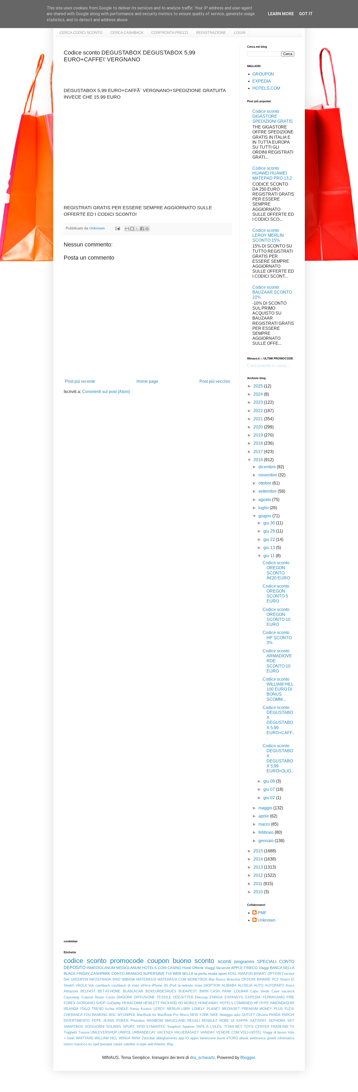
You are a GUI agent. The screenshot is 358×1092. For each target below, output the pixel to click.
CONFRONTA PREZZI (169, 32)
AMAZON (245, 974)
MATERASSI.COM (172, 979)
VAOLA (81, 985)
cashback (102, 985)
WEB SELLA (183, 973)
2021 (258, 419)
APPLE (237, 968)
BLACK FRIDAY (77, 973)
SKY (290, 1021)
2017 (258, 451)
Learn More (281, 13)
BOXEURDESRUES (160, 991)
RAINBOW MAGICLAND (166, 1021)
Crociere (288, 974)
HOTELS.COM (266, 88)
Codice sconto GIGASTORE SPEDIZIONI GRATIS (272, 116)
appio (194, 1038)
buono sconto (193, 960)
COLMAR (241, 991)
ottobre (265, 483)
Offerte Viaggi (203, 968)
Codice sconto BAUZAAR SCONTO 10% (272, 292)
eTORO (232, 1038)
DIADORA (124, 997)
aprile (264, 816)
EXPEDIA (261, 81)
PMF (262, 913)
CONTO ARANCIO (126, 973)
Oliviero (262, 1015)
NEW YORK (199, 1015)
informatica (286, 1038)
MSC (112, 1015)
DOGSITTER (183, 997)
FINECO (251, 968)
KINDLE (122, 1009)
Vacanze (223, 968)
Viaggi (264, 968)
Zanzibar (148, 1038)
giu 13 (269, 547)
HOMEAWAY (208, 1003)
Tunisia (83, 1032)
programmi (244, 961)
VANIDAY (207, 1032)
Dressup (201, 997)
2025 (258, 386)
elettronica (257, 1038)
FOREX (69, 1003)
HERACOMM (132, 1003)
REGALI (193, 1021)
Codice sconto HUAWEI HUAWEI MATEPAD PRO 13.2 (272, 173)
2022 (258, 410)
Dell (66, 979)
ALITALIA (245, 985)
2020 (258, 427)
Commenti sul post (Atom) (106, 391)
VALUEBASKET (186, 1032)
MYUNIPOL (126, 1015)
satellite (129, 1044)
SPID (141, 1027)
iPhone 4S (160, 985)
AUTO (258, 985)
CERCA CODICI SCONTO (80, 32)
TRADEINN (279, 1027)
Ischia (109, 1009)
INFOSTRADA (100, 979)
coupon (158, 960)
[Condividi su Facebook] (142, 228)
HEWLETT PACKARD (160, 1003)
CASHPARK (100, 973)
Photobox (138, 1021)
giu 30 (269, 523)
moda (212, 973)
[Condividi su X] (137, 228)
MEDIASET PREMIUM (240, 1009)
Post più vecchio (214, 381)
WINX (136, 1038)
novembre (268, 475)
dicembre (267, 467)
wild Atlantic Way (160, 1044)
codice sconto (85, 960)
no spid (93, 1044)
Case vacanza (283, 991)
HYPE (264, 1003)
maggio (265, 808)
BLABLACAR (133, 991)
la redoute (185, 985)
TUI (169, 973)
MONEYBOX (198, 979)
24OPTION (211, 985)
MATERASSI (146, 979)
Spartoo (188, 1027)
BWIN (203, 991)
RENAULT (209, 1021)
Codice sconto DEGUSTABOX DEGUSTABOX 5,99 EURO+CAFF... (278, 722)
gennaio (266, 840)
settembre (268, 491)
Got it (306, 13)
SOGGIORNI (95, 1027)
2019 (258, 435)
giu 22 (269, 539)
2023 (258, 402)
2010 (258, 892)
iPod (172, 985)
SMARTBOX (73, 1027)
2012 (258, 875)
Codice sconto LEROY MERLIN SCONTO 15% (268, 235)
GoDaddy (114, 1003)
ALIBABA (229, 985)
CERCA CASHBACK (126, 32)
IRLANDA (71, 1009)
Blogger (247, 1057)
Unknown (266, 920)
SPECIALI (266, 961)
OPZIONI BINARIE (256, 979)
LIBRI (185, 1009)
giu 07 (269, 789)
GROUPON (263, 74)
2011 (258, 883)
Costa (110, 997)
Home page (147, 381)
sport (222, 973)
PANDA (274, 1015)
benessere (208, 1038)
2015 (258, 851)
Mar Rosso (217, 979)
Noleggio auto (230, 1015)
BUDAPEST (187, 991)
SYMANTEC (155, 1027)
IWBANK (128, 979)
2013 (258, 867)
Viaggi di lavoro (274, 1032)
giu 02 (269, 797)
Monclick (233, 979)
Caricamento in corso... (268, 365)
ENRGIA (216, 997)
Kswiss (146, 1009)
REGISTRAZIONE (211, 32)
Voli (91, 985)
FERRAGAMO (274, 997)
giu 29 (269, 531)
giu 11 (269, 555)
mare (198, 985)
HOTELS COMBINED (236, 1003)
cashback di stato (125, 985)
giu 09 (269, 781)
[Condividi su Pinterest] (147, 228)
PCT (275, 979)
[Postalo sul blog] (132, 228)
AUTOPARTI (274, 985)
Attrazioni (71, 991)
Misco (184, 1015)
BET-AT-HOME (109, 991)
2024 (258, 394)
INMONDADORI (282, 1003)
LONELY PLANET (206, 1009)
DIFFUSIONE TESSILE (152, 997)
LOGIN (239, 32)
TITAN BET (233, 1027)
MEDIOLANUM (128, 968)
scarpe (141, 1044)
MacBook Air (146, 1015)
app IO (183, 1038)
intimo (68, 1044)
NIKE (214, 1015)
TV (292, 1027)
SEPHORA (277, 1021)
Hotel (186, 968)
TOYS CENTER (256, 1027)
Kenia (134, 1009)
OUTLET (248, 1015)
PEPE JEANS (103, 1021)
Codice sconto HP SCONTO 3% (277, 637)
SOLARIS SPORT (120, 1027)
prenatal (106, 1044)
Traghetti (70, 1032)
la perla (200, 973)
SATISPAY (258, 1021)
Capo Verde (259, 991)
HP (256, 1003)
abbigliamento (166, 1038)
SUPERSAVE (154, 973)
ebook (243, 1038)
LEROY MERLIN (167, 1009)
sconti (224, 961)
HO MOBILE (187, 1003)
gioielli (271, 1038)
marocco (80, 1044)
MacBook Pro (168, 1015)
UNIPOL (124, 1032)
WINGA (124, 1038)
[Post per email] (117, 228)
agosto (265, 499)
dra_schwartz (202, 1057)
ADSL (232, 974)
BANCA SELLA (282, 968)
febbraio (266, 832)
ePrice (145, 985)
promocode (127, 960)
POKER (122, 1021)
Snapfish (174, 1027)
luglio (264, 507)
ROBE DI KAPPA (233, 1021)
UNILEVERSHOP (103, 1032)
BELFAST (88, 991)
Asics (290, 985)
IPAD (116, 979)
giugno (265, 516)
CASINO (174, 968)
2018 (258, 443)
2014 (258, 859)
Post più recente (80, 381)
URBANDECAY (144, 1032)
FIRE (290, 997)
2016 (258, 460)
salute (117, 1044)
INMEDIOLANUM (100, 968)
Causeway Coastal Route (84, 997)
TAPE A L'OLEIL (209, 1027)
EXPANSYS (234, 997)
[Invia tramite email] (127, 228)
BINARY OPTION (267, 974)
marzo (264, 824)
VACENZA (165, 1032)
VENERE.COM (227, 1032)
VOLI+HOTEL (251, 1032)
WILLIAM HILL (106, 1038)
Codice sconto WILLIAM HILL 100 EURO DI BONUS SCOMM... (278, 689)
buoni (221, 1038)
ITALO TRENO (92, 1009)
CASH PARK (220, 991)
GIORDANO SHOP (91, 1003)
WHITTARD (84, 1038)
